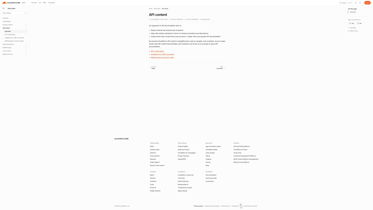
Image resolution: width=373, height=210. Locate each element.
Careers (153, 178)
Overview (353, 12)
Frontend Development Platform (245, 156)
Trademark (234, 206)
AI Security (237, 153)
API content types (157, 51)
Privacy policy (198, 206)
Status (208, 156)
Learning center (211, 178)
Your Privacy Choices (250, 206)
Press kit (153, 188)
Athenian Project (183, 149)
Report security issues (212, 206)
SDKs (44, 2)
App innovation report (213, 146)
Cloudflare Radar (211, 149)
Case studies (210, 153)
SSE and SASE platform (242, 146)
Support (208, 159)
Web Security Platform (241, 162)
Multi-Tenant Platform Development (246, 159)
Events (208, 162)
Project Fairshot (183, 156)
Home (150, 8)
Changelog (51, 2)
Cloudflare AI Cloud (240, 149)
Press (152, 184)
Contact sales (154, 149)
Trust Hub (181, 178)
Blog (207, 165)
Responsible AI (183, 184)
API (40, 2)
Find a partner (155, 156)
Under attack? (155, 162)
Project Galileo (183, 146)
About (152, 175)
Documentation (211, 175)
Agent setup (206, 19)
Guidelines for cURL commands (162, 54)
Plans (152, 146)
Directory (34, 2)
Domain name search (157, 165)
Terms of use (225, 206)
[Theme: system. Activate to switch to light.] (360, 2)
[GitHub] (356, 2)
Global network (155, 191)
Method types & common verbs (162, 57)
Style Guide (157, 8)
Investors (153, 181)
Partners (153, 153)
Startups (153, 159)
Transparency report (185, 188)
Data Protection (183, 181)
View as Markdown (193, 19)
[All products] (3, 8)
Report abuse (182, 191)
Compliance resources (186, 175)
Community (210, 181)
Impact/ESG (182, 159)
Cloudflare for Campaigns (187, 153)
